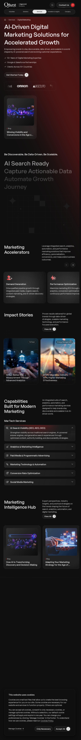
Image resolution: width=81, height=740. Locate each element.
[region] (40, 710)
